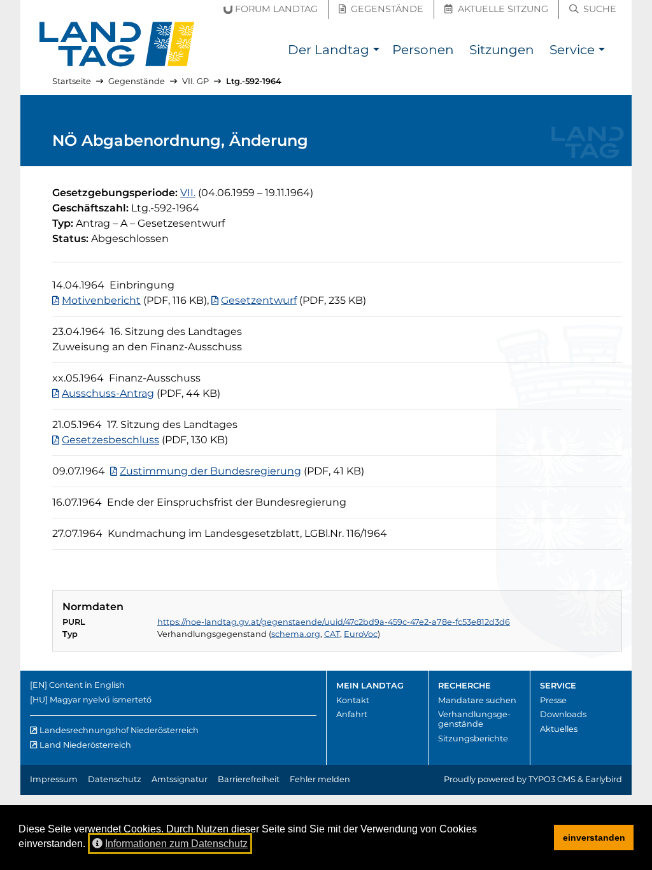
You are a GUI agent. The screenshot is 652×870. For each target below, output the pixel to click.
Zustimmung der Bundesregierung (210, 471)
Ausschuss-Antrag (108, 393)
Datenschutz (114, 779)
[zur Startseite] (117, 44)
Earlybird (603, 779)
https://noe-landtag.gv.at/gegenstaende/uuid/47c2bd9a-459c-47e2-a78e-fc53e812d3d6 (333, 622)
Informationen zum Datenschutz (176, 843)
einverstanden (594, 837)
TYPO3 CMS (552, 779)
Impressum (54, 779)
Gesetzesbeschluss (110, 440)
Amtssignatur (180, 779)
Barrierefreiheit (249, 779)
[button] (376, 51)
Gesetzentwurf (259, 300)
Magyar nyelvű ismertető (101, 699)
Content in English (87, 685)
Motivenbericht (101, 300)
